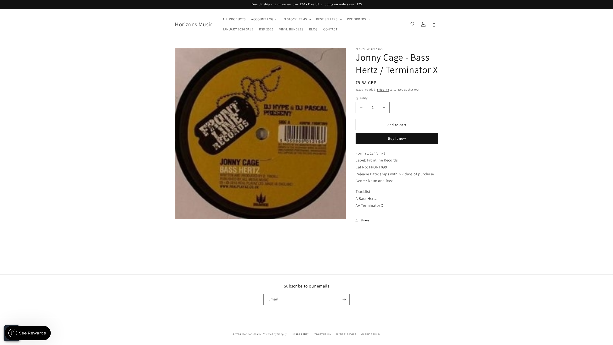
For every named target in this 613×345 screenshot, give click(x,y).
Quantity (362, 98)
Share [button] (364, 220)
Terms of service (346, 333)
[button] (296, 19)
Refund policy (300, 333)
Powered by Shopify (274, 334)
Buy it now (397, 138)
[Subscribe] (344, 299)
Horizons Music (252, 334)
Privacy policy (322, 333)
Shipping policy (370, 333)
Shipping (383, 89)
